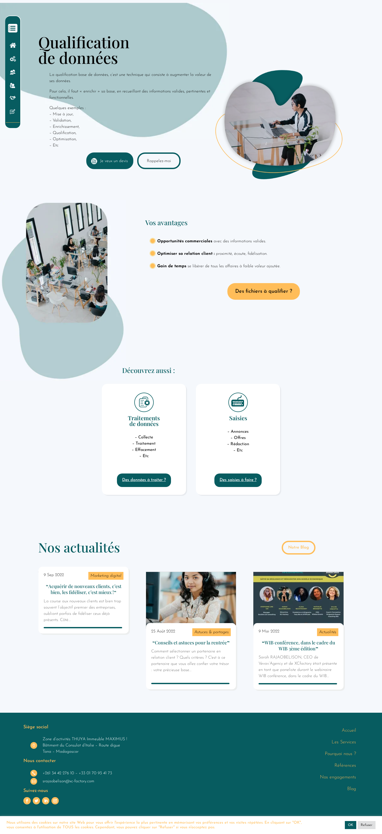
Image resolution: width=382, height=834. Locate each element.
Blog (351, 789)
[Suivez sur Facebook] (27, 800)
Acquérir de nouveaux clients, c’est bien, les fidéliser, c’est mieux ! (84, 589)
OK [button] (350, 825)
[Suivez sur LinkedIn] (45, 800)
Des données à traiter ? (144, 480)
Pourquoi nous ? (340, 754)
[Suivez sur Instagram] (55, 800)
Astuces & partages (211, 632)
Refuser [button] (366, 825)
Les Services (344, 742)
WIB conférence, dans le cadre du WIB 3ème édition (300, 645)
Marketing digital (105, 576)
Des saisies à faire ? (238, 480)
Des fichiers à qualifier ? (263, 291)
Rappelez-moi (159, 161)
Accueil (349, 730)
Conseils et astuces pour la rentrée (191, 642)
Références (345, 765)
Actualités (327, 632)
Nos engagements (338, 777)
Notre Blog (298, 547)
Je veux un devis (114, 161)
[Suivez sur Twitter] (36, 800)
